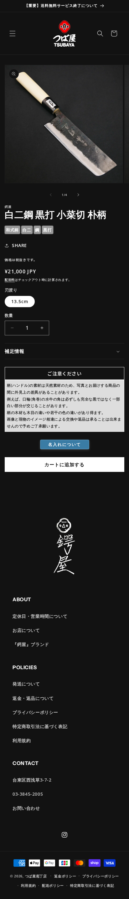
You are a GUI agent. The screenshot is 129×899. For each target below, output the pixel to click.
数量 (9, 315)
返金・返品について (33, 698)
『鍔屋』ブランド (31, 644)
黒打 (47, 230)
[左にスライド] (51, 195)
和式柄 (12, 230)
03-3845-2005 (28, 794)
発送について (26, 684)
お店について (26, 630)
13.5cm (19, 301)
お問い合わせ (26, 808)
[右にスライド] (78, 195)
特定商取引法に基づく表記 (40, 726)
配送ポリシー (53, 885)
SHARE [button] (19, 245)
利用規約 (22, 740)
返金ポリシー (65, 876)
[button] (12, 33)
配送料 (10, 279)
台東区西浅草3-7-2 (32, 780)
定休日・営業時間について (40, 616)
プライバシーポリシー (35, 712)
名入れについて (64, 444)
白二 (27, 230)
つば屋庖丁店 (36, 875)
